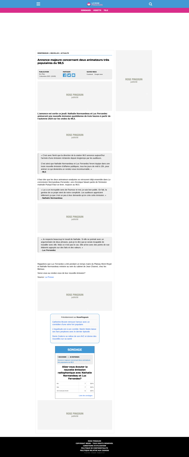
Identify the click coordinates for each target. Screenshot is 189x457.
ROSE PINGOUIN (94, 441)
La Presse (49, 277)
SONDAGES (86, 10)
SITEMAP (93, 453)
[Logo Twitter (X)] (69, 75)
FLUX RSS (87, 453)
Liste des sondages (85, 395)
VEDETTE (97, 10)
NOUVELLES (54, 53)
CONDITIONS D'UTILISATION (94, 446)
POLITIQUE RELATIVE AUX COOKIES (94, 450)
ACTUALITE (65, 53)
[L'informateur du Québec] (94, 4)
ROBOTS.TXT (101, 453)
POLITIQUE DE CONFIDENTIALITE (94, 448)
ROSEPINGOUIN (43, 53)
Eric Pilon (42, 74)
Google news (98, 74)
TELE (106, 10)
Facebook (90, 74)
